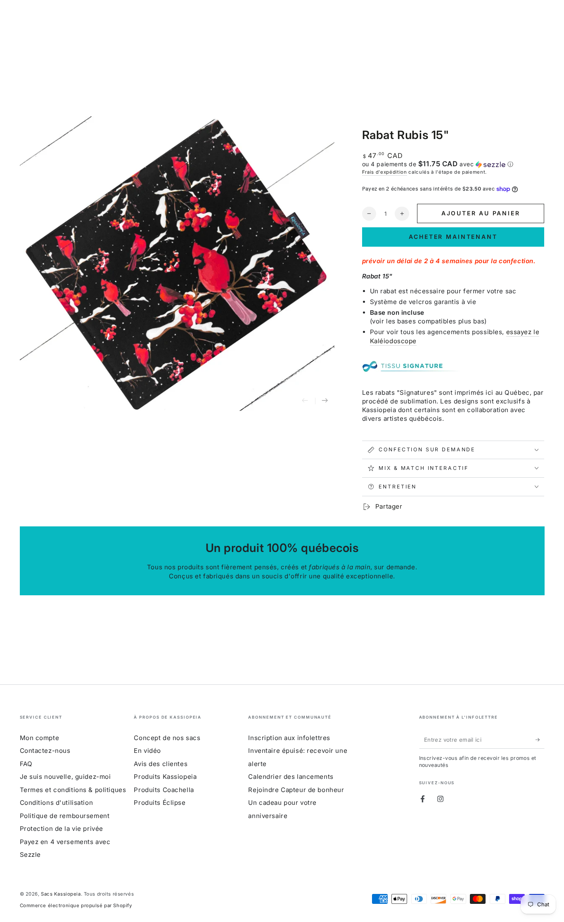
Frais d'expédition (384, 172)
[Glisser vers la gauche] (305, 401)
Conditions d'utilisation (56, 802)
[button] (453, 164)
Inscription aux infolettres (289, 738)
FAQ (26, 764)
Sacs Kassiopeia (61, 894)
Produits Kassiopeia (165, 777)
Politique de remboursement (65, 816)
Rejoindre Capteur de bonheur (296, 790)
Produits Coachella (164, 790)
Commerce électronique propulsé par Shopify (76, 905)
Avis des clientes (160, 764)
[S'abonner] (540, 739)
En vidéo (147, 751)
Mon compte (39, 738)
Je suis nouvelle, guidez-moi (65, 777)
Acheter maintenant (453, 236)
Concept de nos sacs (167, 738)
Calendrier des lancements (290, 777)
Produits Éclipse (159, 802)
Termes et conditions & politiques (73, 790)
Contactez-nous (45, 751)
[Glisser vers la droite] (325, 401)
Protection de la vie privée (61, 828)
